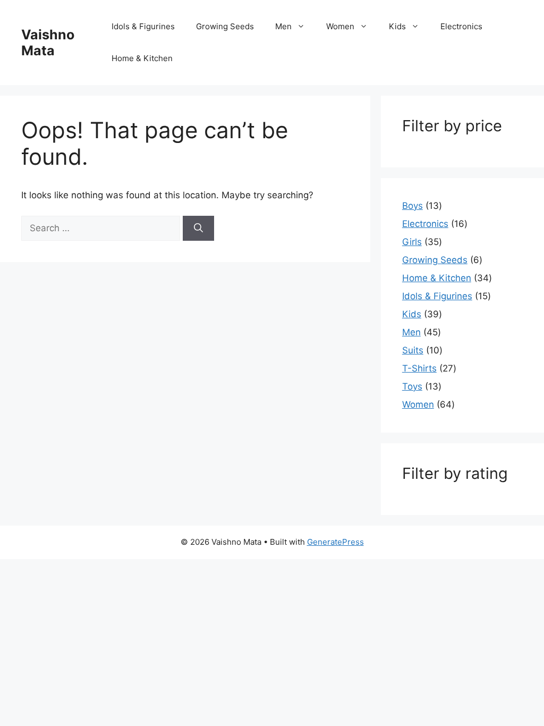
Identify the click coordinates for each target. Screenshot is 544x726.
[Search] (198, 228)
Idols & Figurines (143, 26)
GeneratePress (335, 542)
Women (340, 26)
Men (283, 26)
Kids (397, 26)
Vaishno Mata (47, 42)
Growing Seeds (225, 26)
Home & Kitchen (142, 58)
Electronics (461, 26)
